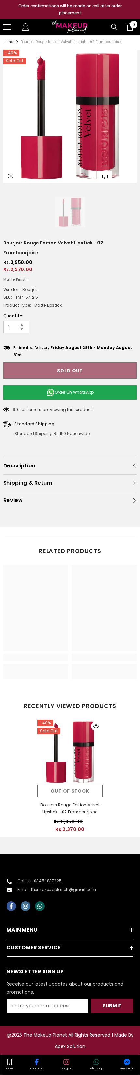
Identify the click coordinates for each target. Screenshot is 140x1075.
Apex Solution (70, 1046)
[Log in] (25, 27)
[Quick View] (96, 726)
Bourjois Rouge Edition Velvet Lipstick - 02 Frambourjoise (70, 808)
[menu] (7, 27)
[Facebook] (11, 906)
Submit (112, 1006)
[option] (70, 9)
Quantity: (13, 316)
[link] (35, 657)
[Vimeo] (40, 906)
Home (8, 41)
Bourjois (30, 289)
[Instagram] (25, 906)
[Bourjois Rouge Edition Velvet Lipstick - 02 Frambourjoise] (70, 752)
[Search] (114, 27)
